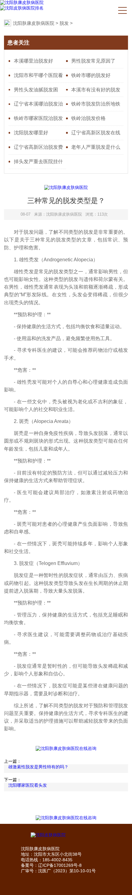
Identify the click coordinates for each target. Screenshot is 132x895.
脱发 (64, 23)
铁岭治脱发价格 (88, 118)
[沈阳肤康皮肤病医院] (22, 3)
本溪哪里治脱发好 (33, 60)
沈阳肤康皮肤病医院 (33, 23)
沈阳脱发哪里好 (31, 132)
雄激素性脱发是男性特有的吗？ (38, 766)
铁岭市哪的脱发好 (91, 75)
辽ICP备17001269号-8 (60, 865)
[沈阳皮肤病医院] (66, 835)
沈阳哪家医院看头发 (27, 785)
